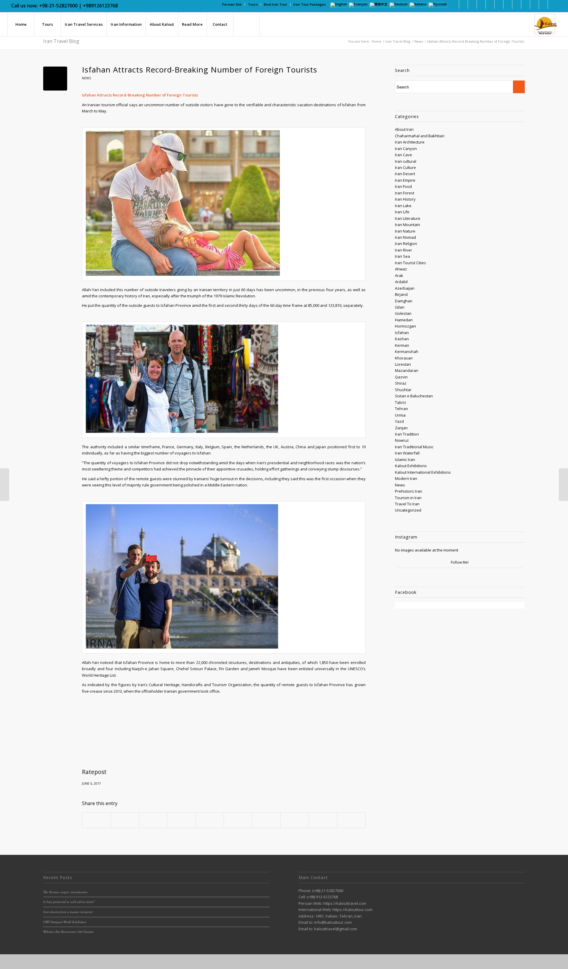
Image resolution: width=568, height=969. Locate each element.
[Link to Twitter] (472, 4)
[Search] (246, 24)
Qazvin (401, 377)
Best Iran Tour (275, 4)
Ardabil (401, 281)
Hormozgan (405, 326)
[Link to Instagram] (481, 4)
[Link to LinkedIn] (463, 4)
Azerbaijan (404, 288)
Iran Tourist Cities (410, 262)
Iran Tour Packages (309, 4)
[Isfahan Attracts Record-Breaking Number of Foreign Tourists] (55, 79)
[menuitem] (232, 4)
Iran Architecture (410, 142)
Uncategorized (408, 510)
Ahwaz (401, 269)
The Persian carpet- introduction (65, 892)
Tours (253, 4)
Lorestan (403, 364)
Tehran (401, 408)
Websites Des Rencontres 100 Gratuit (68, 931)
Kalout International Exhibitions (423, 472)
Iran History (405, 199)
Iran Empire (405, 180)
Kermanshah (406, 351)
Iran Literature (407, 218)
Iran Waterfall (407, 453)
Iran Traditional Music (414, 446)
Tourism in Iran (408, 497)
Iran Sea (402, 256)
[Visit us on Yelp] (351, 820)
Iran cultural (405, 161)
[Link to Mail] (534, 4)
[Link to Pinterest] (490, 4)
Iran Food (403, 186)
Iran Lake (403, 205)
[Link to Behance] (525, 4)
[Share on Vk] (266, 820)
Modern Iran (406, 478)
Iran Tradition (407, 434)
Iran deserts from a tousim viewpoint (68, 912)
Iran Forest (404, 193)
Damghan (403, 301)
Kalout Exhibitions (411, 465)
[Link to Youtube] (499, 4)
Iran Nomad (405, 237)
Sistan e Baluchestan (414, 396)
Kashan (402, 338)
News (86, 78)
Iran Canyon (406, 148)
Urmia (400, 415)
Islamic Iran (405, 459)
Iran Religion (406, 243)
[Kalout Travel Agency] (545, 24)
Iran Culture (405, 167)
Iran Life (402, 212)
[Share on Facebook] (96, 820)
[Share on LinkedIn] (210, 820)
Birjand (401, 294)
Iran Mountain (407, 224)
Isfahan (402, 332)
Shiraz (400, 383)
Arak (399, 275)
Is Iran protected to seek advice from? (69, 901)
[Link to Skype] (508, 4)
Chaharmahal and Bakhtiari (419, 135)
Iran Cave (403, 154)
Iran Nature (405, 231)
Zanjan (401, 428)
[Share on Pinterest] (181, 820)
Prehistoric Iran (408, 491)
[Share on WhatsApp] (153, 820)
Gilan (399, 307)
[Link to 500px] (516, 4)
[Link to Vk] (543, 4)
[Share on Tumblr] (238, 820)
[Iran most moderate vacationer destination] (4, 484)
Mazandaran (406, 370)
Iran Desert (405, 173)
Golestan (403, 313)
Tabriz (400, 402)
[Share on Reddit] (295, 820)
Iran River (403, 250)
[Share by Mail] (323, 820)
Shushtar (403, 389)
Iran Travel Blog (61, 41)
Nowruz (402, 440)
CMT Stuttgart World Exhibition (64, 922)
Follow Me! (460, 562)
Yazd (399, 421)
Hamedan (404, 320)
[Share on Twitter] (125, 820)
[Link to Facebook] (454, 4)
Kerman (402, 345)
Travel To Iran (407, 504)
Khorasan (404, 358)
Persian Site (232, 4)
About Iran (404, 129)
